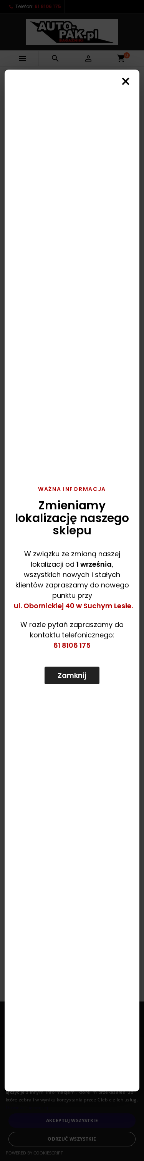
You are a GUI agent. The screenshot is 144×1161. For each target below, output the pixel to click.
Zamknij (72, 675)
